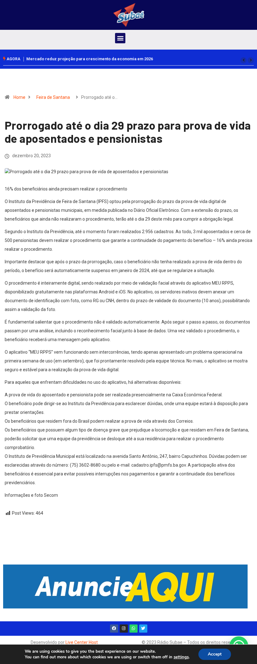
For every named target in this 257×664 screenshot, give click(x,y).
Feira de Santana (53, 97)
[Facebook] (114, 628)
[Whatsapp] (133, 628)
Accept (215, 654)
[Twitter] (143, 628)
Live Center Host (82, 642)
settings (181, 657)
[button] (120, 38)
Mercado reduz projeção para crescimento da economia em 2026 (89, 58)
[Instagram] (124, 628)
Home (19, 97)
